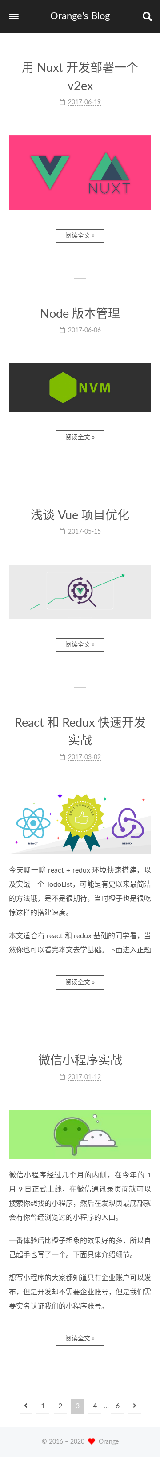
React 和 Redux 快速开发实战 (80, 732)
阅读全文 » (80, 236)
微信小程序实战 (80, 1061)
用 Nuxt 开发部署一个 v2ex (80, 77)
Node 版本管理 (80, 314)
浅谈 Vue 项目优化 (80, 516)
